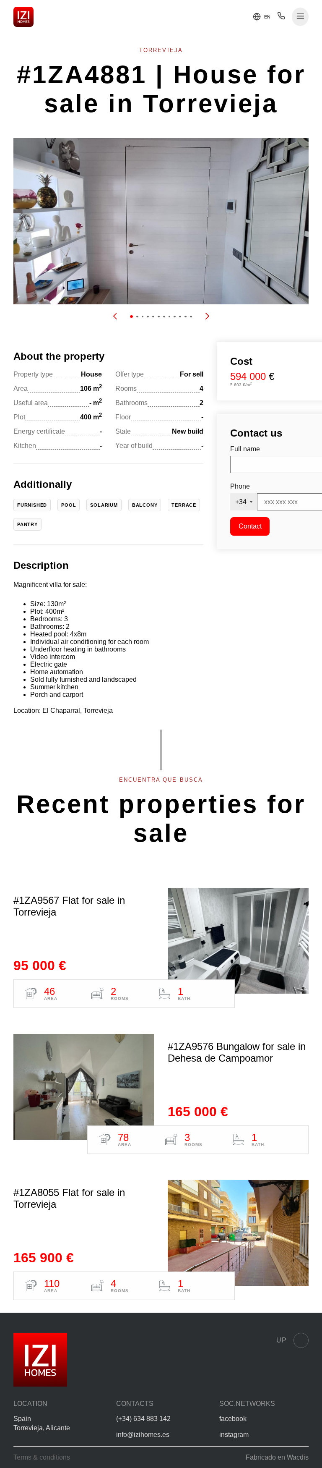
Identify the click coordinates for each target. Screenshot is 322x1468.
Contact (250, 526)
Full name (245, 449)
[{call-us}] (281, 17)
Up (281, 1340)
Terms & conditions (41, 1457)
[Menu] (300, 17)
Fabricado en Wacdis (277, 1457)
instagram (234, 1434)
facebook (233, 1418)
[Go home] (23, 17)
